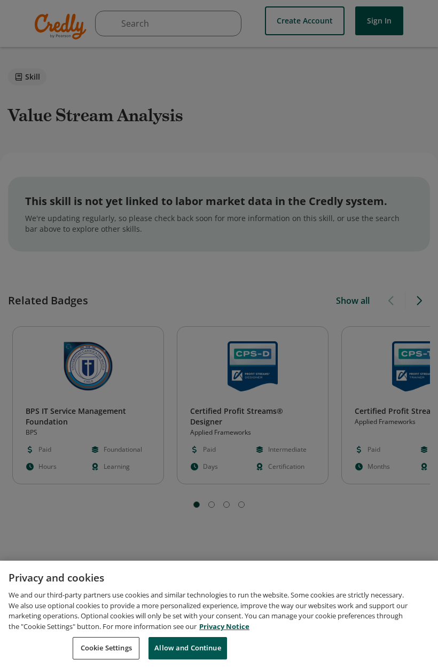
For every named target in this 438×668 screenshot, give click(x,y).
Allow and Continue (187, 648)
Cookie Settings (106, 648)
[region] (219, 614)
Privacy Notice (224, 626)
